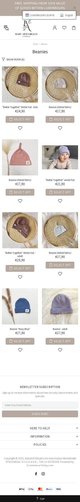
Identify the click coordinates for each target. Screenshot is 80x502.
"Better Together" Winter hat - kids (20, 107)
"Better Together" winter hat (60, 180)
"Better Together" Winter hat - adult (20, 254)
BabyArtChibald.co (35, 458)
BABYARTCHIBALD (27, 27)
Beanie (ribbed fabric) (60, 107)
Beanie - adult (60, 329)
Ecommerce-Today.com (40, 465)
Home (35, 44)
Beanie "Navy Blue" (20, 329)
